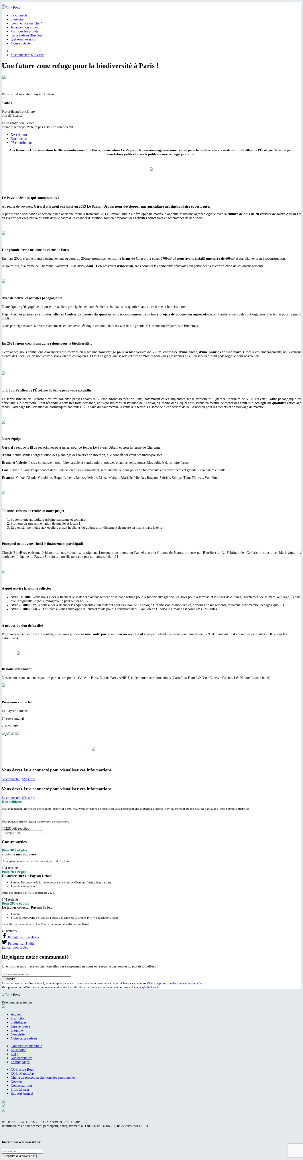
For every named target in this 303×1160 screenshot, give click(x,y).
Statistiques (18, 1022)
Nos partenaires (21, 1058)
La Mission (18, 1050)
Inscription (18, 1018)
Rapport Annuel (22, 1093)
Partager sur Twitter (21, 943)
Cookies (16, 1081)
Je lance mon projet (24, 27)
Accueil (16, 1014)
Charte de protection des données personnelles (175, 983)
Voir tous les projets (24, 31)
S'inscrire (17, 19)
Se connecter (20, 15)
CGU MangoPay (23, 1073)
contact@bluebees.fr (146, 987)
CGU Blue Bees (22, 1069)
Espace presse (20, 1026)
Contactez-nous (21, 1085)
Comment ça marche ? (26, 23)
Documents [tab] (19, 138)
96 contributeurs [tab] (22, 142)
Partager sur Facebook (23, 937)
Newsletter (18, 1034)
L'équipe (17, 1030)
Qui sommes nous (23, 39)
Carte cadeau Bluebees (27, 35)
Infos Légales (20, 1089)
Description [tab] (19, 134)
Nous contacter (21, 43)
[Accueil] (11, 8)
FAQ (14, 1054)
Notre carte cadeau (24, 1038)
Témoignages (20, 1062)
